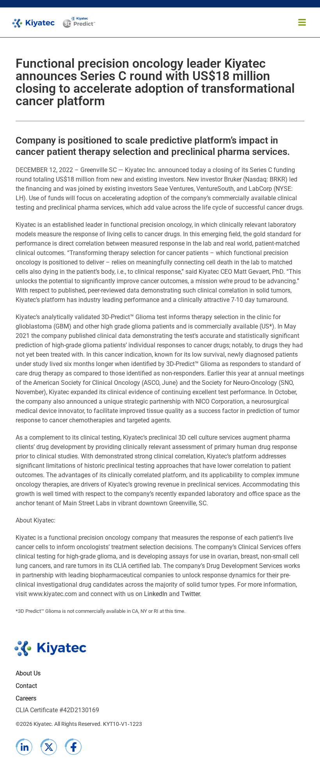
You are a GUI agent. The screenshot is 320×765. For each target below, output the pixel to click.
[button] (301, 22)
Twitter (190, 594)
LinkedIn (155, 594)
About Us (28, 673)
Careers (26, 698)
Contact (26, 686)
